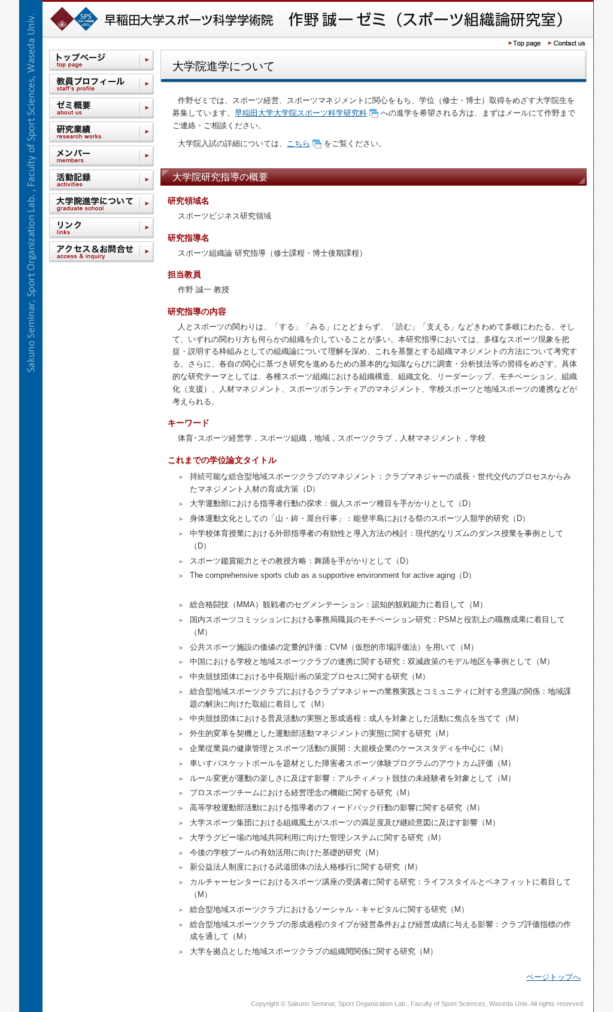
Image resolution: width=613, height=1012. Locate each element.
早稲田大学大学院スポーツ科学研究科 (301, 112)
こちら (298, 143)
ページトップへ (553, 976)
